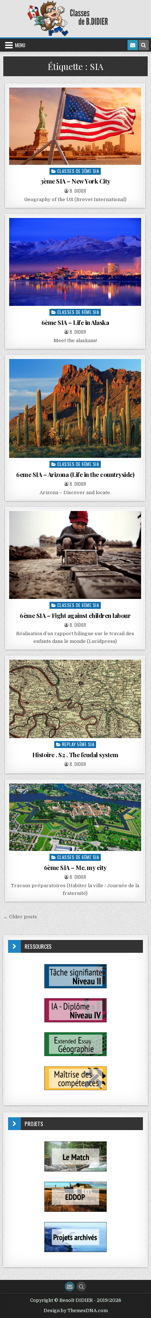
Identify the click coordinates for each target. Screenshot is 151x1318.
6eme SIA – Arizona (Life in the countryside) (75, 474)
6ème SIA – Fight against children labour (75, 615)
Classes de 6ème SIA (78, 312)
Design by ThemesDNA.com (76, 1310)
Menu (20, 45)
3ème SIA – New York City (75, 181)
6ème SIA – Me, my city (75, 867)
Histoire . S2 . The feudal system (75, 755)
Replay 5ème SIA (78, 744)
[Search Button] (81, 1286)
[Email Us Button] (69, 1286)
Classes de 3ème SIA (78, 171)
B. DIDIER (78, 191)
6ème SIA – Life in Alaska (75, 322)
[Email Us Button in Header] (133, 45)
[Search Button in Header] (144, 45)
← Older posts (20, 916)
